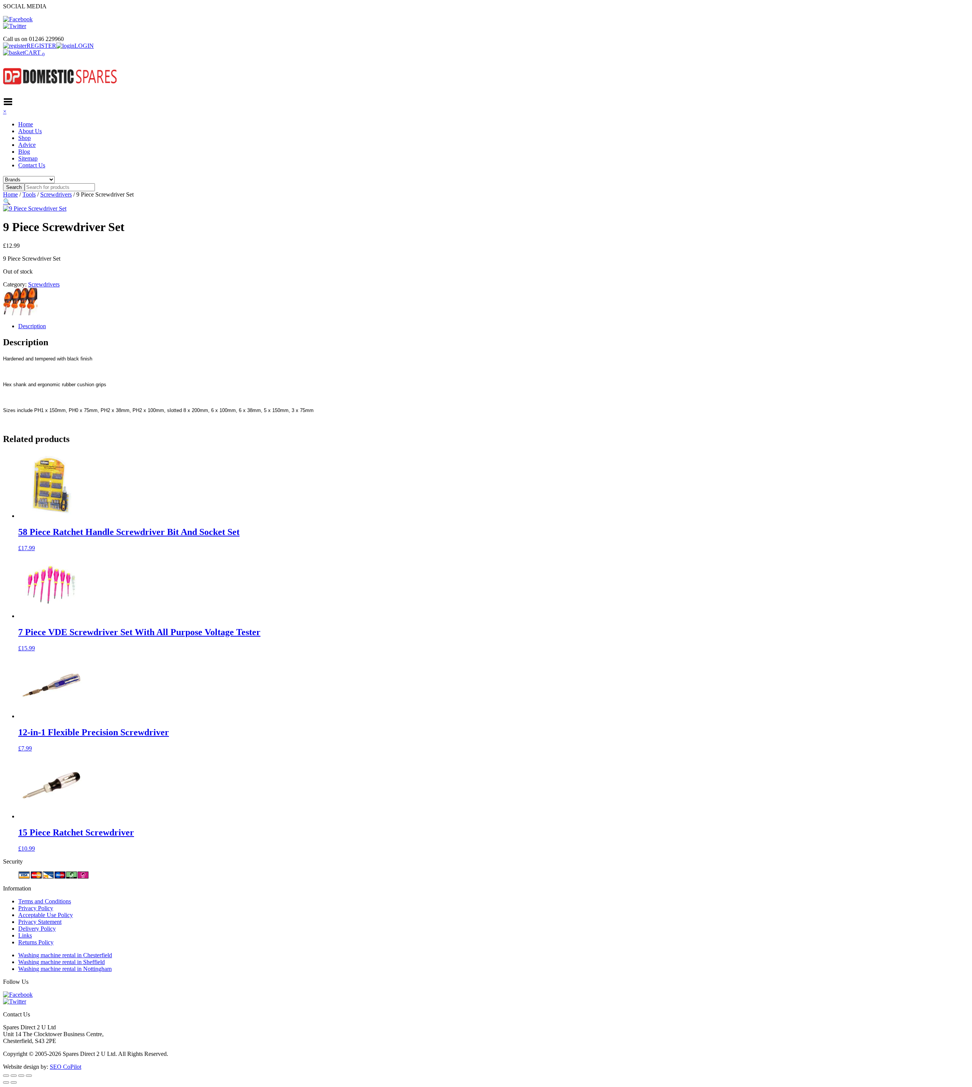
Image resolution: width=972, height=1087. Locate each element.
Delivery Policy (37, 928)
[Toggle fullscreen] (14, 1075)
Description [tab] (32, 326)
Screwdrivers (56, 194)
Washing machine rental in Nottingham (65, 969)
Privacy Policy (35, 908)
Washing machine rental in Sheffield (61, 962)
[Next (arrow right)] (14, 1082)
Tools (29, 194)
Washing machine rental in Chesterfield (65, 955)
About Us (30, 131)
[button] (7, 201)
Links (25, 935)
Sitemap (28, 158)
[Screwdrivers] (20, 313)
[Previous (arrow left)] (6, 1082)
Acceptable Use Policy (45, 915)
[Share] (21, 1075)
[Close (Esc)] (29, 1075)
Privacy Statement (40, 922)
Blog (24, 151)
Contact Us (31, 165)
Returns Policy (36, 942)
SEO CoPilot (65, 1066)
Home (25, 124)
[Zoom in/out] (6, 1075)
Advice (27, 145)
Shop (24, 138)
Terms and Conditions (44, 901)
